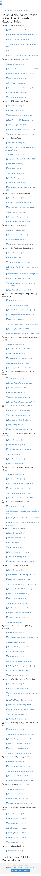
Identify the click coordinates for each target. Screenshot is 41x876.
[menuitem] (1, 5)
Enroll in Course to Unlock (20, 870)
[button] (1, 2)
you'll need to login (28, 868)
